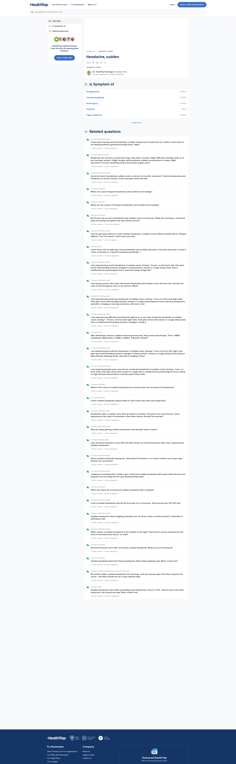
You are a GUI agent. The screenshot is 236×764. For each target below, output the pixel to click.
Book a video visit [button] (64, 58)
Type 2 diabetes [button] (94, 115)
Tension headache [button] (95, 97)
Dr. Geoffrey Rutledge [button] (103, 72)
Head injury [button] (92, 103)
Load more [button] (136, 123)
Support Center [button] (89, 755)
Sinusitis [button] (90, 109)
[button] (39, 4)
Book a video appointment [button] (192, 5)
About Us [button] (86, 751)
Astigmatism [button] (92, 91)
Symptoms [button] (90, 51)
